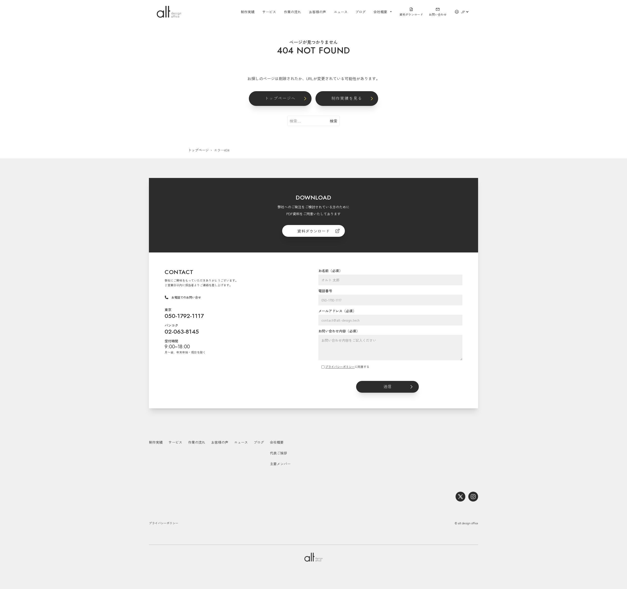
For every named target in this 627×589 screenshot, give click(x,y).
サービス (269, 11)
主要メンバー (280, 463)
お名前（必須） (330, 270)
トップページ (198, 150)
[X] (460, 496)
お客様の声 (317, 11)
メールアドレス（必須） (337, 310)
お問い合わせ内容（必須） (339, 330)
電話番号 (325, 290)
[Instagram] (473, 496)
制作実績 (247, 11)
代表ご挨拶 (278, 453)
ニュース (341, 11)
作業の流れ (292, 11)
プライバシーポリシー (340, 366)
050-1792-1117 (184, 316)
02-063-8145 (182, 331)
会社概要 (277, 442)
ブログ (360, 11)
